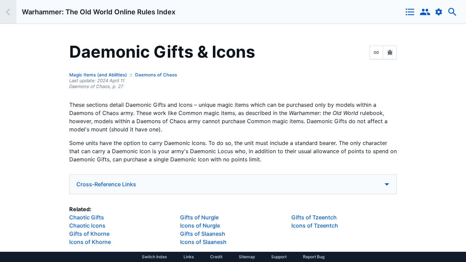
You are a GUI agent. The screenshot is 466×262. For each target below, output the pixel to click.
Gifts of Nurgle (199, 217)
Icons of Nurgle (200, 225)
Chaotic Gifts (86, 217)
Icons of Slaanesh (203, 241)
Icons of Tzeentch (314, 225)
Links (189, 256)
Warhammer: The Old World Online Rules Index (98, 12)
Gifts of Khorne (89, 233)
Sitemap (247, 256)
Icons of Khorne (90, 241)
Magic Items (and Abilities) (98, 74)
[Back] (8, 12)
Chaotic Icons (87, 225)
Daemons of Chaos (156, 74)
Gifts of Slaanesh (202, 233)
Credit (216, 256)
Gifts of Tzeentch (314, 217)
